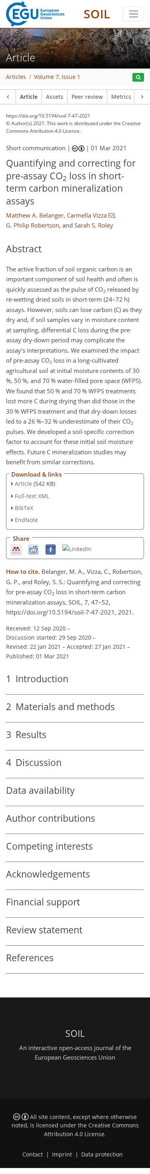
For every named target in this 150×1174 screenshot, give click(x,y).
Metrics (121, 96)
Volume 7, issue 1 (57, 76)
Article (29, 96)
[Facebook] (50, 549)
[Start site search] (138, 77)
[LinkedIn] (77, 548)
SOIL (97, 14)
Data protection (102, 1154)
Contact (32, 1154)
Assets (54, 96)
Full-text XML (32, 496)
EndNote (26, 520)
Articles (16, 76)
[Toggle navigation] (133, 14)
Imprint (62, 1154)
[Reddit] (33, 549)
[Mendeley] (16, 549)
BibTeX (24, 508)
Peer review (87, 96)
